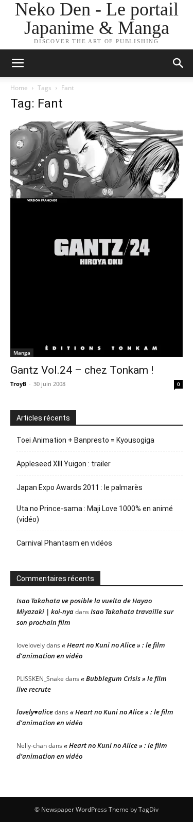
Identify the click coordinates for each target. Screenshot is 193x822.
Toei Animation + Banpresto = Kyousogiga (85, 440)
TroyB (18, 384)
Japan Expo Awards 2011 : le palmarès (79, 487)
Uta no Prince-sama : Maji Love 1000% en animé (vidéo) (94, 513)
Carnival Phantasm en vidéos (64, 543)
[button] (178, 63)
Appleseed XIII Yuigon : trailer (63, 464)
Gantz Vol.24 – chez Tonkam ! (81, 370)
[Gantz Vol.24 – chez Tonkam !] (96, 239)
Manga (21, 352)
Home (19, 87)
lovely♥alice (34, 711)
